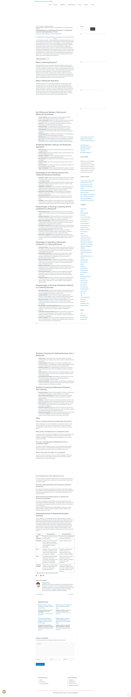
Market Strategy (84, 262)
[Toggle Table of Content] (47, 59)
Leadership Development (85, 250)
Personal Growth (84, 268)
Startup (79, 4)
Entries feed (83, 315)
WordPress (82, 301)
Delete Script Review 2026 (86, 138)
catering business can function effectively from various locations (53, 302)
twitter (49, 590)
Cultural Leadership (84, 223)
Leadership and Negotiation (86, 242)
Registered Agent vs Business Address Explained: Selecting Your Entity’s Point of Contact (63, 626)
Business (86, 4)
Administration (83, 208)
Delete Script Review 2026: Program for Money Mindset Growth (86, 186)
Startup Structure (84, 286)
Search (81, 26)
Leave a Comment (41, 613)
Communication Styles (85, 217)
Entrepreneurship (71, 4)
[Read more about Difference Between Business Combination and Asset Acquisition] (46, 606)
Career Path (83, 215)
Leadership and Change (85, 237)
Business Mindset (84, 213)
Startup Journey (84, 280)
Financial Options (84, 227)
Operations (82, 266)
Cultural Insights (83, 221)
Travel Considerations (85, 297)
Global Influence (83, 231)
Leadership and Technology (86, 244)
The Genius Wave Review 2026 (87, 137)
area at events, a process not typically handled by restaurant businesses (57, 141)
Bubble (81, 210)
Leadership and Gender (85, 239)
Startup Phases (83, 282)
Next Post (71, 594)
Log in (81, 313)
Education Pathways (84, 225)
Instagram (59, 590)
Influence (82, 233)
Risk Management (84, 270)
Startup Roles (83, 284)
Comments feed (83, 317)
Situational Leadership (85, 276)
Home (50, 4)
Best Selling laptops (84, 145)
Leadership (62, 4)
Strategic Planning (84, 288)
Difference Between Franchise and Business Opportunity (63, 611)
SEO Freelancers (84, 272)
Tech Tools (82, 293)
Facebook (54, 590)
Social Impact (83, 278)
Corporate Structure (40, 33)
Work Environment (84, 305)
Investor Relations (84, 235)
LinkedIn (65, 590)
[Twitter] (38, 575)
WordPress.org (83, 319)
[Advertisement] (65, 14)
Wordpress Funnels (84, 303)
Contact (92, 4)
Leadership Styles (84, 259)
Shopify (82, 274)
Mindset (82, 264)
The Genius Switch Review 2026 (87, 140)
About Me (55, 4)
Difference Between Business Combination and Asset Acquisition (45, 611)
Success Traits (83, 291)
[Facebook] (36, 575)
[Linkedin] (43, 575)
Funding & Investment (85, 229)
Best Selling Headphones (85, 152)
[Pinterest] (40, 575)
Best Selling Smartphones (86, 147)
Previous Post (39, 594)
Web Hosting (83, 299)
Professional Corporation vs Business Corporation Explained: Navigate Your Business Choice (46, 626)
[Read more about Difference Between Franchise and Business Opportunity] (64, 606)
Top (81, 295)
